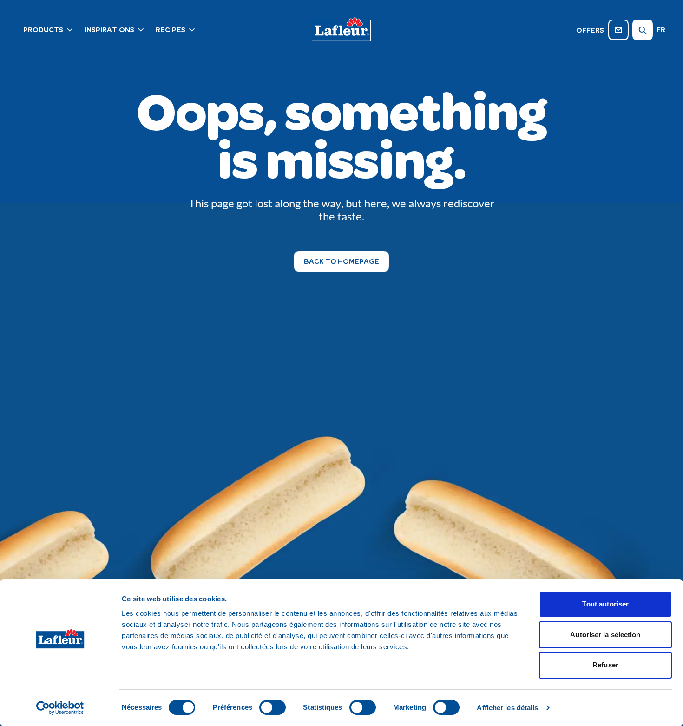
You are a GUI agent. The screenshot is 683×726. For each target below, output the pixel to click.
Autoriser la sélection (605, 635)
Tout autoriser (605, 604)
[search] (642, 30)
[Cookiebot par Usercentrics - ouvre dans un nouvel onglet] (60, 708)
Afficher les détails (507, 708)
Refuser (605, 665)
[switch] (272, 707)
